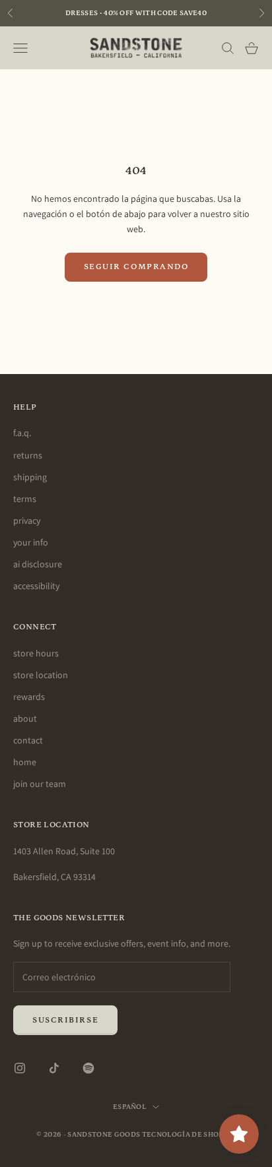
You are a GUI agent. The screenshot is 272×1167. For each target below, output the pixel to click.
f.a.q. (22, 433)
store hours (36, 653)
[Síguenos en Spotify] (88, 1068)
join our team (39, 784)
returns (27, 455)
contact (28, 740)
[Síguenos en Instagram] (19, 1068)
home (24, 762)
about (25, 718)
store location (40, 675)
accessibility (36, 586)
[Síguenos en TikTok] (54, 1068)
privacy (26, 520)
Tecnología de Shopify (189, 1135)
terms (24, 499)
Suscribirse (65, 1020)
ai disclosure (37, 564)
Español (129, 1107)
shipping (30, 477)
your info (30, 542)
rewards (29, 697)
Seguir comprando (136, 267)
